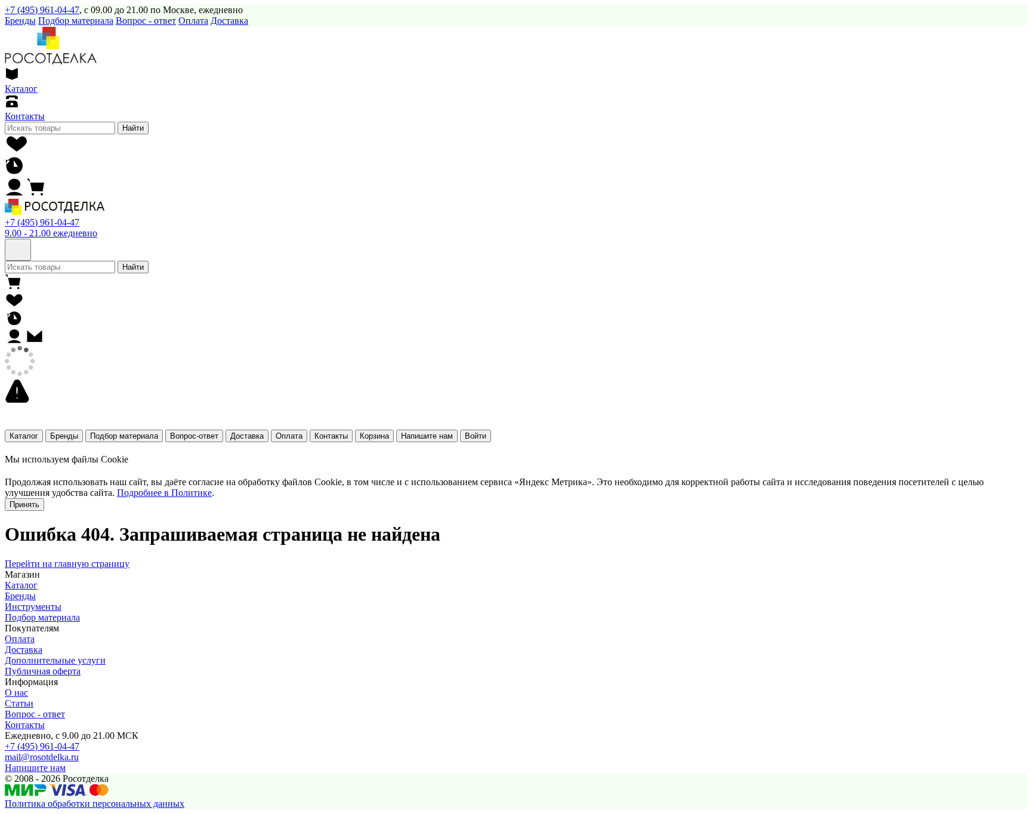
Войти (475, 435)
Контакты (331, 435)
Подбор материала (75, 21)
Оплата (193, 21)
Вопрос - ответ (146, 21)
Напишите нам (427, 435)
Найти (133, 128)
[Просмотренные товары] (14, 171)
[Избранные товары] (17, 150)
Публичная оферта (43, 671)
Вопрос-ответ (194, 435)
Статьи (19, 703)
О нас (16, 692)
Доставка (229, 21)
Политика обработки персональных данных (94, 803)
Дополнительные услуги (55, 660)
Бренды (64, 435)
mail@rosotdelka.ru (42, 757)
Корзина (374, 435)
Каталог (24, 435)
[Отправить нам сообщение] (34, 340)
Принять (24, 504)
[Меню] (18, 250)
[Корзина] (35, 193)
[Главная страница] (54, 211)
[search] (60, 128)
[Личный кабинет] (14, 193)
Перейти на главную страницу (67, 564)
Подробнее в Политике (164, 493)
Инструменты (33, 607)
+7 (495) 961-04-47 (42, 10)
